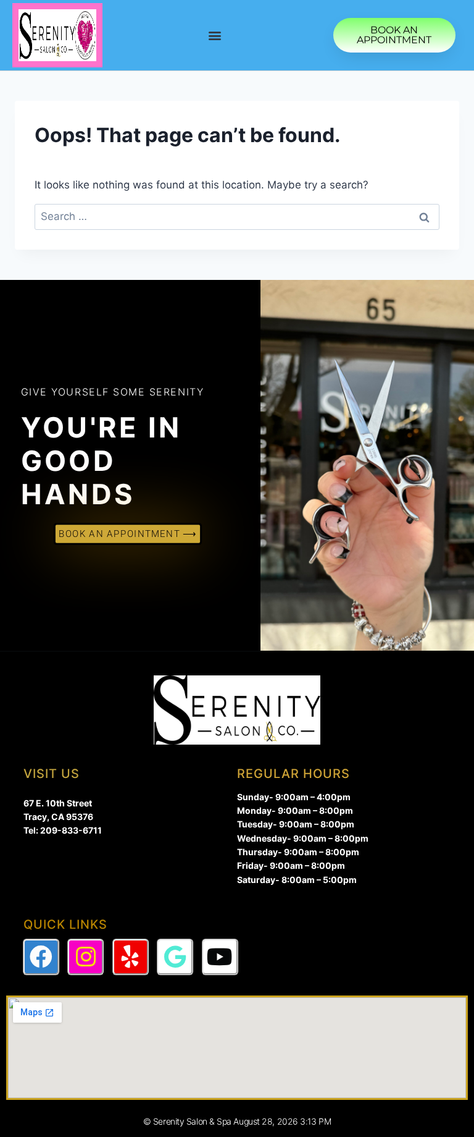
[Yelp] (130, 957)
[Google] (175, 957)
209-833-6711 (71, 830)
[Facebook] (41, 957)
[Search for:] (237, 216)
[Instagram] (85, 957)
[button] (214, 35)
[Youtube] (220, 957)
